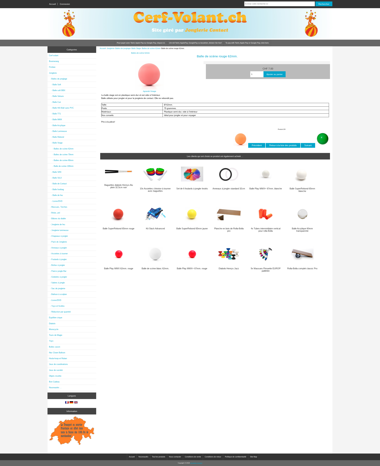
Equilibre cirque (55, 317)
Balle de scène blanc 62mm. (155, 268)
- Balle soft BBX (57, 90)
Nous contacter (175, 457)
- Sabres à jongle (57, 283)
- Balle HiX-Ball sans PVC (61, 108)
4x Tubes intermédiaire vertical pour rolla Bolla (265, 229)
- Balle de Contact (58, 184)
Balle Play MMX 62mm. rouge (118, 268)
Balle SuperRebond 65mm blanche (302, 189)
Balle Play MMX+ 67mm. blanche (265, 188)
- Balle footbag (56, 189)
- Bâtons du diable (57, 218)
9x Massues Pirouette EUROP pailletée (266, 269)
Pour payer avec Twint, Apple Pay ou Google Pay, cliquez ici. (141, 43)
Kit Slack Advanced (155, 228)
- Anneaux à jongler (58, 248)
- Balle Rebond (56, 137)
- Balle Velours (56, 96)
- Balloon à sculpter (58, 294)
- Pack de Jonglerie (58, 242)
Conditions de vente (193, 457)
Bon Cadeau (54, 382)
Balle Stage (136, 48)
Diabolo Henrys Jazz (229, 268)
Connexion (65, 4)
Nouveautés (143, 457)
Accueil (52, 4)
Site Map (253, 457)
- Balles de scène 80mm (61, 160)
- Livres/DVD (55, 201)
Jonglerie (110, 48)
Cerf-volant (53, 55)
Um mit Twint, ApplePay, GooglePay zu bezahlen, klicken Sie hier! (195, 43)
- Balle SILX (55, 178)
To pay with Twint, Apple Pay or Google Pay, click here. (247, 43)
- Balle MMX (55, 119)
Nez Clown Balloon (57, 353)
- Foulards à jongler (58, 259)
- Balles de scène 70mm (61, 154)
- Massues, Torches (58, 207)
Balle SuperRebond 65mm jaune (192, 228)
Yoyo (51, 341)
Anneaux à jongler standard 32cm (229, 188)
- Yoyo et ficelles (57, 306)
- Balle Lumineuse (58, 131)
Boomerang (54, 61)
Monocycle (53, 329)
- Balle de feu (56, 195)
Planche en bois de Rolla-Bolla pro (229, 229)
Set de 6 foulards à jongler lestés (192, 188)
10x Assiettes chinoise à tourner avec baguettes (155, 189)
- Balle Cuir (55, 102)
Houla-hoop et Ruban (58, 358)
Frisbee (52, 67)
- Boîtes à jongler (57, 265)
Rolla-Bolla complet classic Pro (302, 268)
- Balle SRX (55, 172)
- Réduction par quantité (60, 312)
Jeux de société (56, 370)
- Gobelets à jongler (58, 277)
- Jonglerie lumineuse (58, 230)
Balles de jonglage (122, 48)
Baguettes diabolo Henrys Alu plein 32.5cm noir (118, 186)
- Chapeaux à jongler (58, 236)
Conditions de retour (213, 457)
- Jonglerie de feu (57, 224)
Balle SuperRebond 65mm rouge (118, 228)
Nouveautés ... (55, 387)
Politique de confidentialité (235, 457)
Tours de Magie (55, 335)
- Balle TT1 (55, 114)
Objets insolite (55, 376)
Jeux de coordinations (58, 364)
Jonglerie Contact (196, 463)
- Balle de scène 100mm (61, 166)
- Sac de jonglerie (57, 288)
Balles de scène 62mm (151, 48)
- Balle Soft (55, 84)
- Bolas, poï (54, 213)
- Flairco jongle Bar (57, 271)
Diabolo (52, 323)
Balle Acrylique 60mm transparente (302, 229)
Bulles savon (54, 347)
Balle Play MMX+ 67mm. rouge (192, 268)
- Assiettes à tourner (58, 253)
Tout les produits (158, 457)
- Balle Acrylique (57, 125)
